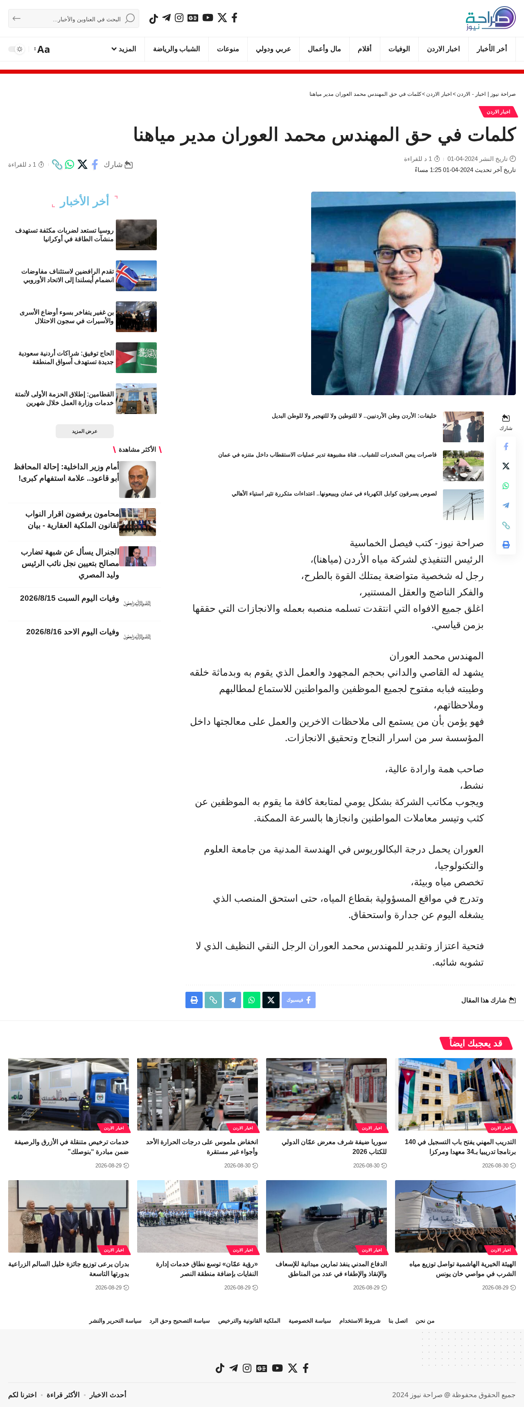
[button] (42, 49)
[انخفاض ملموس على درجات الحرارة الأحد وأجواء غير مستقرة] (197, 1094)
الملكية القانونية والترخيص (249, 1320)
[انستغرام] (179, 17)
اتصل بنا (398, 1320)
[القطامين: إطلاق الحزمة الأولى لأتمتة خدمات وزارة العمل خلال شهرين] (136, 398)
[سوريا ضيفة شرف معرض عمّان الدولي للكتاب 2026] (326, 1094)
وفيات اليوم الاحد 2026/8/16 (72, 631)
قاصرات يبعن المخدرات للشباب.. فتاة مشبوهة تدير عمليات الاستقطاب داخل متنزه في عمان (327, 454)
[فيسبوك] (234, 17)
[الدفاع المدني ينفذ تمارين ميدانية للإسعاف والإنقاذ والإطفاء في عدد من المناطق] (326, 1216)
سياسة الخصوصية (310, 1320)
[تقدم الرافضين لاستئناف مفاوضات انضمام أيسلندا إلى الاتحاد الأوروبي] (136, 275)
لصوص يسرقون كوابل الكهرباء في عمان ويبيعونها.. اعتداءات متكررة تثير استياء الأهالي (334, 493)
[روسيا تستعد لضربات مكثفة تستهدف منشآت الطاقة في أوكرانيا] (136, 234)
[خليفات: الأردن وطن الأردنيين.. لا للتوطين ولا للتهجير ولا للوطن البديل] (463, 427)
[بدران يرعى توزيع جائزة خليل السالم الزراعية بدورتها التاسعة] (68, 1216)
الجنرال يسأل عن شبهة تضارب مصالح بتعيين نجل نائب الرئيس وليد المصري (70, 563)
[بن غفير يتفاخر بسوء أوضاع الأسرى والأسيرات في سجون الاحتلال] (136, 316)
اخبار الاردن (498, 111)
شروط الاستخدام (360, 1320)
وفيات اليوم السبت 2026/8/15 (69, 598)
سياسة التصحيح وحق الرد (179, 1320)
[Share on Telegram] (506, 506)
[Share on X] (82, 164)
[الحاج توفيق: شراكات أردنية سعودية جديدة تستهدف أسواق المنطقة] (136, 357)
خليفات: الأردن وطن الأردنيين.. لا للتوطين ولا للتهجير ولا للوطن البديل (354, 415)
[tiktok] (153, 19)
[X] (222, 17)
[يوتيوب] (207, 17)
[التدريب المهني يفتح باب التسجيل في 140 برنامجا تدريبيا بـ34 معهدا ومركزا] (455, 1094)
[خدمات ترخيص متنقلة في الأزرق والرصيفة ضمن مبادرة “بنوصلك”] (68, 1094)
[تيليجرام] (166, 17)
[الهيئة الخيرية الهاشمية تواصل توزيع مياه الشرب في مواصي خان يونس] (455, 1216)
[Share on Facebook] (95, 164)
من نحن (425, 1320)
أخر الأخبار (84, 201)
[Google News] (192, 17)
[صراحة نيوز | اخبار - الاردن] (491, 18)
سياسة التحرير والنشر (115, 1320)
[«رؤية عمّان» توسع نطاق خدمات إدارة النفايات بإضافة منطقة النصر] (197, 1216)
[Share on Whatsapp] (69, 164)
